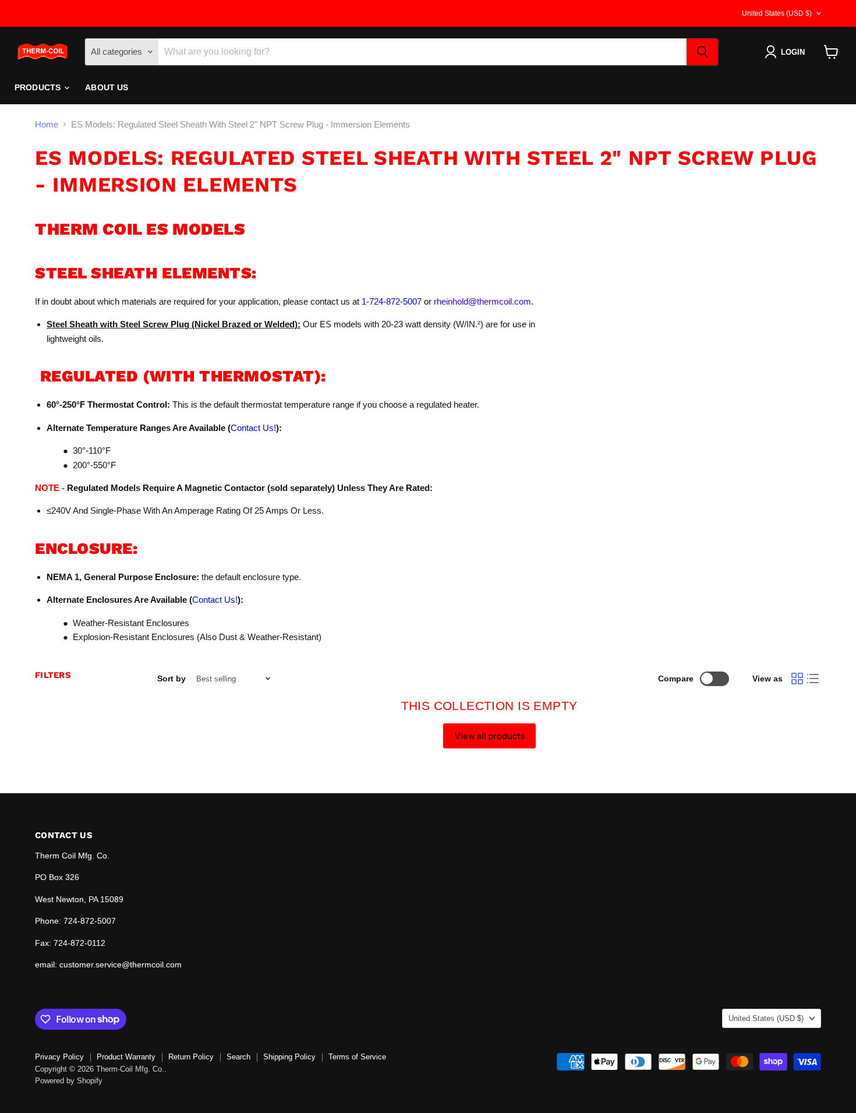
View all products (489, 735)
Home (46, 124)
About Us (106, 87)
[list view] (813, 678)
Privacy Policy (59, 1056)
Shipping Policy (289, 1056)
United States (777, 13)
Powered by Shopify (68, 1080)
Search (238, 1056)
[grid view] (797, 678)
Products (39, 87)
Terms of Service (357, 1056)
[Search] (702, 51)
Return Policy (191, 1056)
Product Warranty (126, 1056)
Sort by (171, 678)
